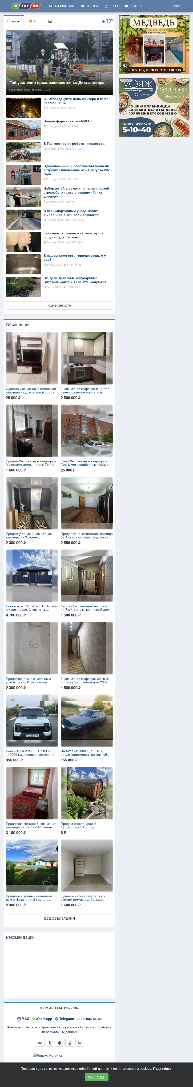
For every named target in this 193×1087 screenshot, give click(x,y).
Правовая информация (59, 1027)
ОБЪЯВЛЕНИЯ (63, 6)
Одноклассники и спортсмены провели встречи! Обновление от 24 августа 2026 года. (78, 170)
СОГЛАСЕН (96, 1077)
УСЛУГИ (91, 6)
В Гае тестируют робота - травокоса (74, 143)
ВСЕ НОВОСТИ (60, 305)
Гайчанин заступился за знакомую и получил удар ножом (74, 235)
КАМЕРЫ (135, 6)
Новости (13, 21)
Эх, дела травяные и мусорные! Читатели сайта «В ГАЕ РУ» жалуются (75, 280)
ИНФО (112, 6)
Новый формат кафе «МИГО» (68, 121)
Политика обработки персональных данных (77, 1029)
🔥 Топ (34, 21)
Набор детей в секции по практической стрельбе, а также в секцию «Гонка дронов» (76, 192)
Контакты (14, 1027)
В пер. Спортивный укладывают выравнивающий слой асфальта (71, 213)
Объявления (18, 324)
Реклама (31, 1027)
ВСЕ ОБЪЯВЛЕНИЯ (59, 918)
